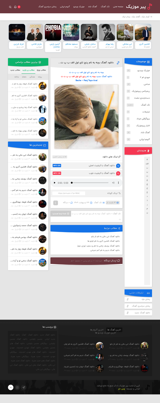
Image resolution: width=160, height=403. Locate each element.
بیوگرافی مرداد (143, 118)
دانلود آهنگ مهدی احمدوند (29, 347)
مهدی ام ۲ (145, 77)
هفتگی (32, 77)
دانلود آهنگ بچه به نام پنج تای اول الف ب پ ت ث (85, 62)
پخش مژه (146, 299)
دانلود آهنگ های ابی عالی (36, 365)
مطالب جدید (15, 70)
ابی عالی (51, 365)
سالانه (17, 77)
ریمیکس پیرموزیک (141, 91)
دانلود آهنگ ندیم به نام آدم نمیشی (105, 250)
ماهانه (24, 77)
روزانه (40, 77)
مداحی (147, 84)
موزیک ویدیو (79, 6)
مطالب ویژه (41, 70)
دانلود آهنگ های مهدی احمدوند (33, 352)
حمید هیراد (35, 356)
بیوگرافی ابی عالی (43, 369)
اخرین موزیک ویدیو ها (105, 332)
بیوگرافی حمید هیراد (20, 356)
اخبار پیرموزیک (143, 125)
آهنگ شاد (92, 6)
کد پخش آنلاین (59, 157)
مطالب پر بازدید (28, 70)
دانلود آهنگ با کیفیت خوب (84, 173)
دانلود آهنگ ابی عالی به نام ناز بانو (105, 236)
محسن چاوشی (36, 339)
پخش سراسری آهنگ (47, 6)
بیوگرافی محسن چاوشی (37, 343)
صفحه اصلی (118, 6)
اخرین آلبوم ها (96, 329)
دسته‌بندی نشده (142, 98)
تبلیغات (146, 111)
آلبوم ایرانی (65, 6)
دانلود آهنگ (33, 335)
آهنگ (24, 335)
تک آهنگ (105, 6)
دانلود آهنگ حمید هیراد (20, 360)
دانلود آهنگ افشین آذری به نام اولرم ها (104, 241)
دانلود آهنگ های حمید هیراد (43, 360)
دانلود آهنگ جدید (142, 312)
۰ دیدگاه (66, 202)
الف (147, 164)
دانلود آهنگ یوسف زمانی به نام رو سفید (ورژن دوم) (98, 246)
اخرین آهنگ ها (114, 329)
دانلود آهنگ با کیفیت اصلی (84, 165)
